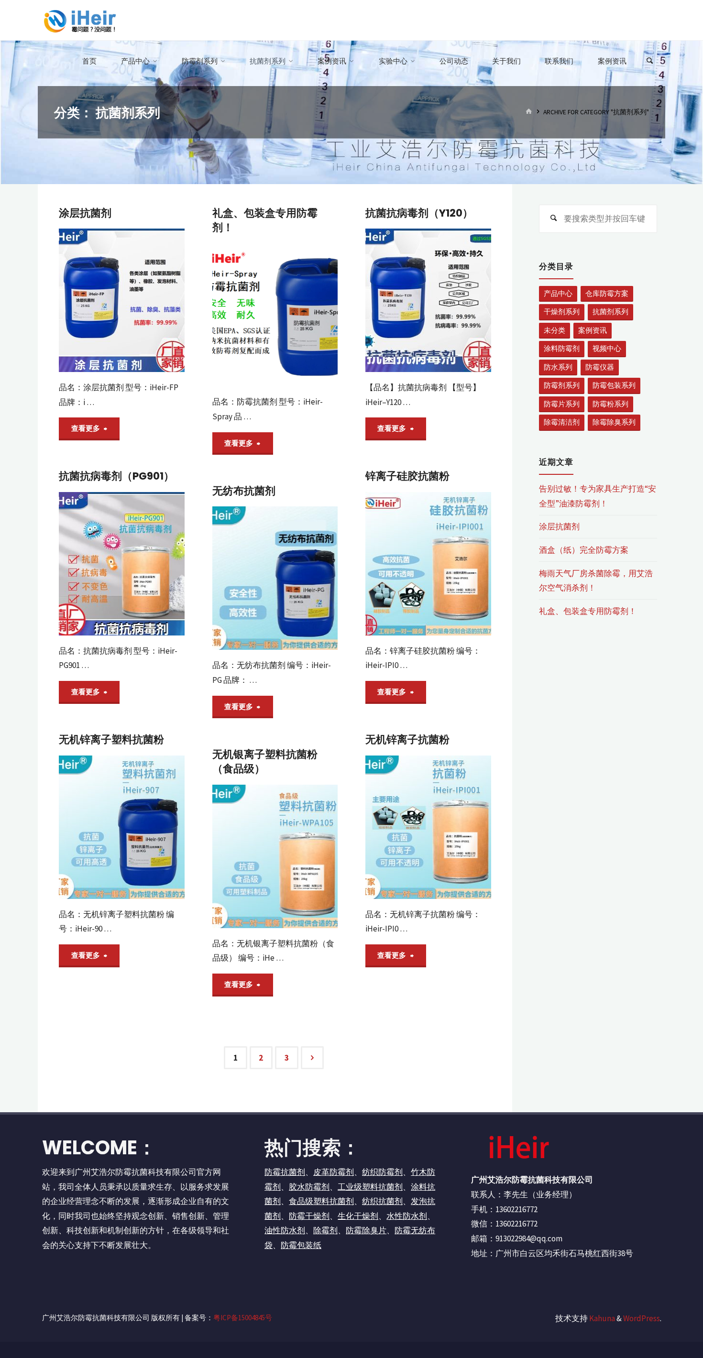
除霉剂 (325, 1230)
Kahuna (601, 1318)
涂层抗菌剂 (85, 213)
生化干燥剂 (358, 1216)
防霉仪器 (599, 367)
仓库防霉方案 (606, 293)
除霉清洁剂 (562, 422)
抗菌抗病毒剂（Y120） (419, 213)
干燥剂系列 (562, 311)
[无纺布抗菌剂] (275, 578)
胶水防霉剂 (309, 1187)
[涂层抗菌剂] (122, 300)
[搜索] (650, 61)
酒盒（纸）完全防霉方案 (583, 550)
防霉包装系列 (614, 385)
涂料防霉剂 (562, 348)
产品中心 (558, 293)
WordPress (641, 1318)
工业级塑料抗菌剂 (370, 1187)
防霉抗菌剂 (284, 1172)
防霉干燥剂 (309, 1216)
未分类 (554, 330)
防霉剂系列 (562, 385)
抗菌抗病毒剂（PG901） (116, 476)
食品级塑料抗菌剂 (321, 1201)
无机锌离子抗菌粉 (407, 739)
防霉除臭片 (366, 1230)
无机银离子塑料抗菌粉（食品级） (265, 761)
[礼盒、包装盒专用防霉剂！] (275, 314)
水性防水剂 (406, 1216)
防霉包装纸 (301, 1245)
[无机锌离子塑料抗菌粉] (122, 827)
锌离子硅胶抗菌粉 (407, 476)
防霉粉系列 (610, 403)
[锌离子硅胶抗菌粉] (428, 563)
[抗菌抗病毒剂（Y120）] (428, 300)
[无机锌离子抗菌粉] (428, 827)
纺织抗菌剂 (382, 1201)
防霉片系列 (562, 403)
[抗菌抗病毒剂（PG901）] (122, 563)
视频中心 (607, 348)
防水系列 (558, 367)
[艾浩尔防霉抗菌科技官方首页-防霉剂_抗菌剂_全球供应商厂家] (79, 20)
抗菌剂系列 (610, 311)
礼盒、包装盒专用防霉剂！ (265, 220)
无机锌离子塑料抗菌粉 (111, 739)
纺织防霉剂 (382, 1172)
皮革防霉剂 (333, 1172)
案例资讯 (592, 330)
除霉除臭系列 (614, 422)
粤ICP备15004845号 (242, 1317)
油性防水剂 (284, 1230)
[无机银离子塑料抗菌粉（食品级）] (275, 856)
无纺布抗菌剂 (243, 490)
